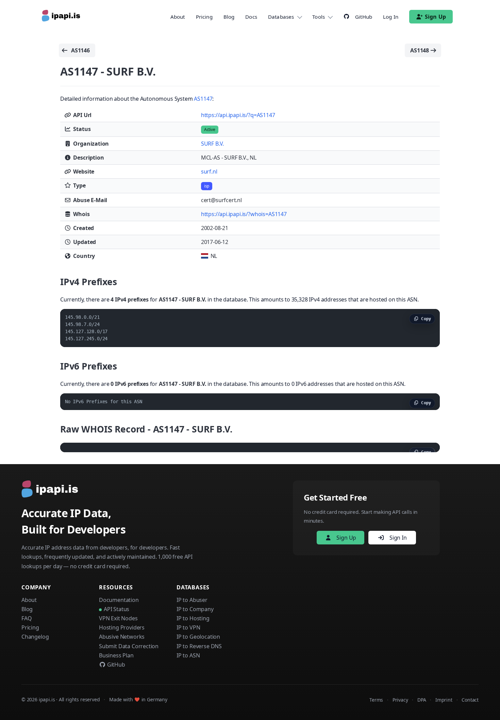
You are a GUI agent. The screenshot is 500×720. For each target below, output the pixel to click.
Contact (470, 700)
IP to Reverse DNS (199, 646)
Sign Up (435, 16)
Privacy (400, 700)
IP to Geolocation (198, 636)
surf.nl (209, 171)
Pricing (204, 16)
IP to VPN (188, 627)
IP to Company (195, 609)
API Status (116, 609)
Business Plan (116, 655)
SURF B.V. (212, 143)
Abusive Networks (122, 636)
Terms (376, 700)
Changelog (35, 636)
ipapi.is (47, 699)
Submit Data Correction (129, 646)
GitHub (115, 664)
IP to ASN (188, 655)
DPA (421, 700)
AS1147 (203, 98)
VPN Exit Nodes (118, 618)
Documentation (119, 600)
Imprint (443, 700)
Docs (251, 16)
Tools (318, 16)
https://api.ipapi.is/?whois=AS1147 (244, 214)
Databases (281, 16)
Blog (229, 16)
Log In (390, 16)
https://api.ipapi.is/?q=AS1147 (238, 115)
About (177, 16)
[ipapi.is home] (61, 16)
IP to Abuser (192, 600)
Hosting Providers (122, 627)
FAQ (26, 618)
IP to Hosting (193, 618)
